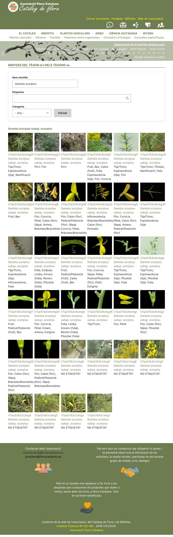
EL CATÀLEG (27, 33)
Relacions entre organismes (82, 37)
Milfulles (130, 18)
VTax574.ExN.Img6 (46, 204)
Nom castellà (100, 49)
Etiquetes (18, 92)
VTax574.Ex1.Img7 (98, 361)
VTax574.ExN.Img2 (152, 311)
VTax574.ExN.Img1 (125, 311)
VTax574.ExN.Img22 (74, 154)
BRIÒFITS (47, 33)
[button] (20, 150)
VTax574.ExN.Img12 (100, 204)
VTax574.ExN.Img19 (73, 204)
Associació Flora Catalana (86, 530)
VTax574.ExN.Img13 (73, 258)
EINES (99, 33)
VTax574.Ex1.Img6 (125, 361)
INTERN (148, 33)
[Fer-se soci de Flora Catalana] (160, 27)
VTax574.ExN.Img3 (73, 311)
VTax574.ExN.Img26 (153, 154)
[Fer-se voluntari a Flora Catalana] (148, 26)
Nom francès (138, 49)
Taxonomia (43, 49)
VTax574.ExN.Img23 (47, 154)
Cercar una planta (97, 18)
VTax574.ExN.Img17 (99, 258)
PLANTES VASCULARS (75, 33)
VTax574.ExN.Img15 (126, 258)
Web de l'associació (150, 18)
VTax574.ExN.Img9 (126, 204)
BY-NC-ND (74, 526)
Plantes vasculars (20, 37)
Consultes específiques (149, 37)
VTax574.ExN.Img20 (21, 361)
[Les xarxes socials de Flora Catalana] (135, 26)
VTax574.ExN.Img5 (126, 154)
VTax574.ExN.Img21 (20, 311)
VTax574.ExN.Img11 (46, 258)
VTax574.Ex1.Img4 (19, 415)
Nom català (81, 49)
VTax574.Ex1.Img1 (98, 415)
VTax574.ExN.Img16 (100, 311)
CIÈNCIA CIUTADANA (123, 33)
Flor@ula (117, 18)
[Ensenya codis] (154, 57)
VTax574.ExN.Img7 (99, 154)
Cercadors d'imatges (117, 37)
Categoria (18, 106)
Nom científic (62, 49)
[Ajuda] (138, 57)
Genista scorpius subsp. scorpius (30, 128)
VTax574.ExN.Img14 (47, 311)
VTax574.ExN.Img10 (152, 204)
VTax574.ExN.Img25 (21, 154)
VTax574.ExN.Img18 (47, 361)
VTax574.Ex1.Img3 (45, 415)
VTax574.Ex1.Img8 (72, 361)
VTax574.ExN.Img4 (152, 258)
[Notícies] (109, 27)
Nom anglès (119, 49)
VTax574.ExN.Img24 (21, 204)
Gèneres (40, 37)
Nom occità (157, 49)
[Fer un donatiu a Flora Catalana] (123, 27)
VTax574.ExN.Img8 (20, 258)
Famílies (55, 37)
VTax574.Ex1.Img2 (72, 415)
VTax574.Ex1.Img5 (151, 361)
